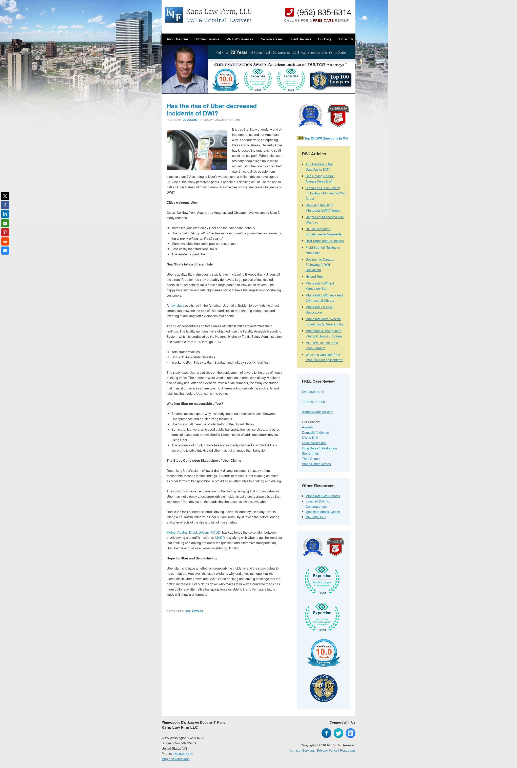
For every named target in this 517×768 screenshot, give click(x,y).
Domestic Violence (315, 432)
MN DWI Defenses (239, 39)
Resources (347, 750)
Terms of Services (302, 750)
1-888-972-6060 (313, 401)
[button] (175, 132)
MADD (220, 537)
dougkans (190, 120)
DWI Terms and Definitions (325, 240)
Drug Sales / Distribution (319, 448)
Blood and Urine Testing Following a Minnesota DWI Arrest (325, 193)
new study (177, 305)
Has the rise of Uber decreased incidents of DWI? (212, 109)
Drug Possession (314, 443)
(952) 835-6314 (324, 11)
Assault (307, 427)
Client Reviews (300, 39)
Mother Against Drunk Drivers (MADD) (194, 532)
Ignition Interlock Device (323, 511)
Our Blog (324, 39)
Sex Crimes (310, 453)
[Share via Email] (5, 223)
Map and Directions (175, 758)
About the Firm (177, 39)
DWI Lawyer (194, 611)
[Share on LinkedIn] (5, 214)
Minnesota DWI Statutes (323, 496)
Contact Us (345, 39)
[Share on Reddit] (5, 241)
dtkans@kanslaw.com (317, 411)
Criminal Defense (207, 39)
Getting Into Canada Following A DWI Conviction (320, 264)
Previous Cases (271, 39)
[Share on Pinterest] (5, 232)
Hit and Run (314, 276)
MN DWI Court (316, 517)
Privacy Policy (327, 750)
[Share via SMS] (5, 251)
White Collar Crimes (316, 464)
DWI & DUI (310, 437)
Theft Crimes (311, 458)
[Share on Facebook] (5, 205)
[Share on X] (5, 196)
